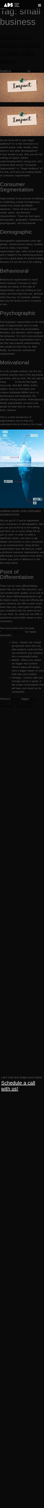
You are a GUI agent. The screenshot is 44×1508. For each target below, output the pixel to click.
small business (24, 706)
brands (10, 382)
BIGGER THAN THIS (12, 631)
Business (16, 699)
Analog (34, 71)
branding (15, 702)
